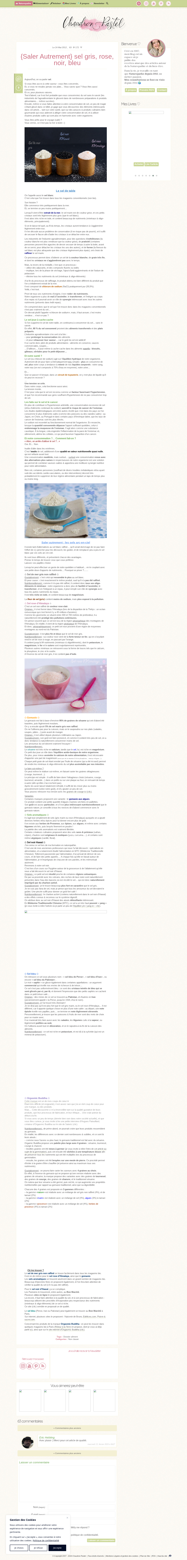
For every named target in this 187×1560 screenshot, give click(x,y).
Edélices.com (89, 1316)
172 (77, 47)
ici (31, 1329)
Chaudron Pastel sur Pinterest (161, 3)
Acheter (138, 168)
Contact (162, 90)
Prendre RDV (147, 90)
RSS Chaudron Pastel (169, 3)
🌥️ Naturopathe (23, 3)
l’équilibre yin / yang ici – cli (85, 906)
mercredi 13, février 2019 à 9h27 (101, 1444)
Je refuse (38, 1547)
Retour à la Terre (63, 1327)
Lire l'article (151, 168)
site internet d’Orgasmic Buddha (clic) (66, 1329)
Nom (39, 1507)
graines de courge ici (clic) (79, 791)
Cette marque (31, 1101)
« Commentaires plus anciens (67, 1428)
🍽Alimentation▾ (41, 3)
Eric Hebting (47, 1437)
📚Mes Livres (69, 3)
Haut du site (162, 1556)
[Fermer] (67, 1517)
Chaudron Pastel (93, 26)
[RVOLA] (170, 1556)
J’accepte (57, 1547)
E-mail (38, 1514)
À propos (131, 90)
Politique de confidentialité (46, 1540)
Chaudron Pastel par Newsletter (139, 3)
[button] (135, 175)
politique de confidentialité (84, 1535)
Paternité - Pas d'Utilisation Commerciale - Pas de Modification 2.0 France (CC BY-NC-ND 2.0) (23, 1556)
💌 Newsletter (97, 3)
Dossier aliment (70, 1336)
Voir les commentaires (19, 79)
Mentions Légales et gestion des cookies (122, 1556)
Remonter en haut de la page (19, 88)
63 (70, 47)
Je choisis (19, 1547)
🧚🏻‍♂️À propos (83, 3)
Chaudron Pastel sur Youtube (154, 3)
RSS (154, 1556)
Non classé (73, 1339)
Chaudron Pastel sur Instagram (146, 3)
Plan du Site (145, 1556)
